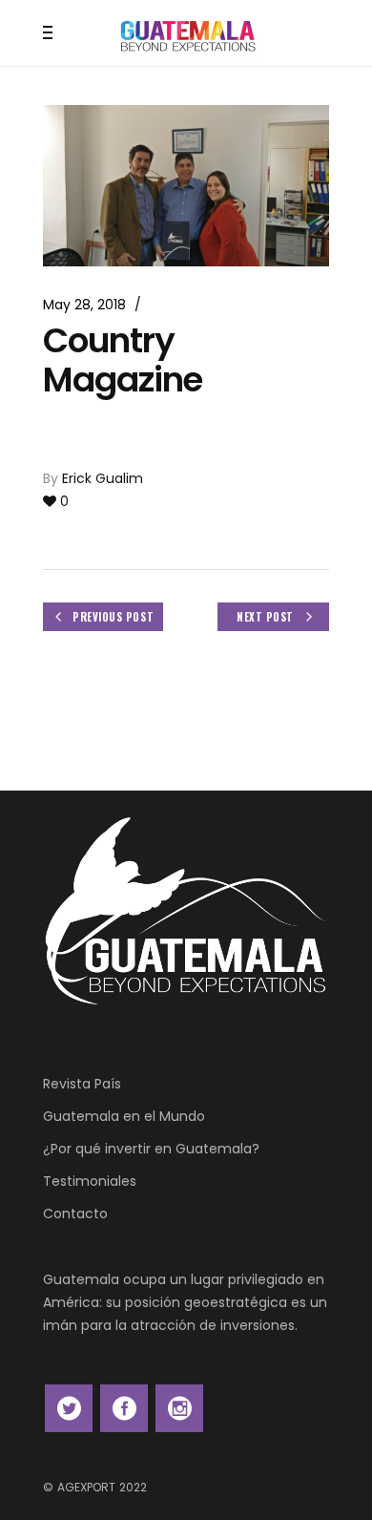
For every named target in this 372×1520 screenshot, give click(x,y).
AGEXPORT (86, 1487)
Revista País (82, 1083)
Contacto (75, 1213)
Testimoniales (89, 1181)
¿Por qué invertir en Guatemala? (151, 1148)
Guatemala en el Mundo (124, 1116)
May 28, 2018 (84, 304)
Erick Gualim (102, 478)
